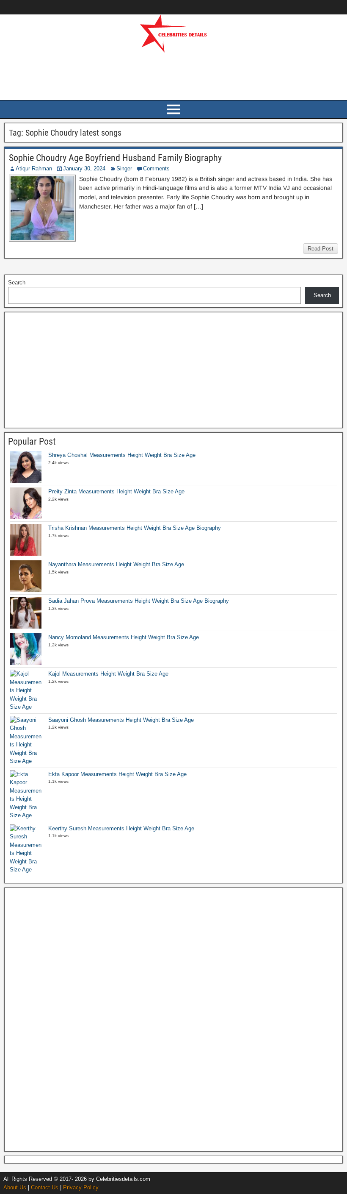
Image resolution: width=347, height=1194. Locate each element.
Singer (124, 168)
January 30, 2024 (84, 168)
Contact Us (44, 1187)
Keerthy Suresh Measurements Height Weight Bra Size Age (121, 828)
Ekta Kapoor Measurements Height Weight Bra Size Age (117, 774)
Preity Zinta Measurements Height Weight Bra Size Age (116, 491)
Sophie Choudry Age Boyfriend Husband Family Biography (115, 158)
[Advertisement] (173, 75)
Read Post (320, 248)
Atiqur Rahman (34, 168)
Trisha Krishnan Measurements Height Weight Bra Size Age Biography (134, 528)
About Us (14, 1187)
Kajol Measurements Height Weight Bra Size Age (108, 674)
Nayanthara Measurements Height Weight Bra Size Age (116, 564)
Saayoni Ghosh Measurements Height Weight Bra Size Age (121, 720)
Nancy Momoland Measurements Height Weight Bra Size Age (123, 637)
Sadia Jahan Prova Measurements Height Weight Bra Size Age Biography (138, 601)
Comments (156, 168)
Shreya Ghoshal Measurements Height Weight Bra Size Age (122, 455)
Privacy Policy (81, 1187)
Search (16, 282)
